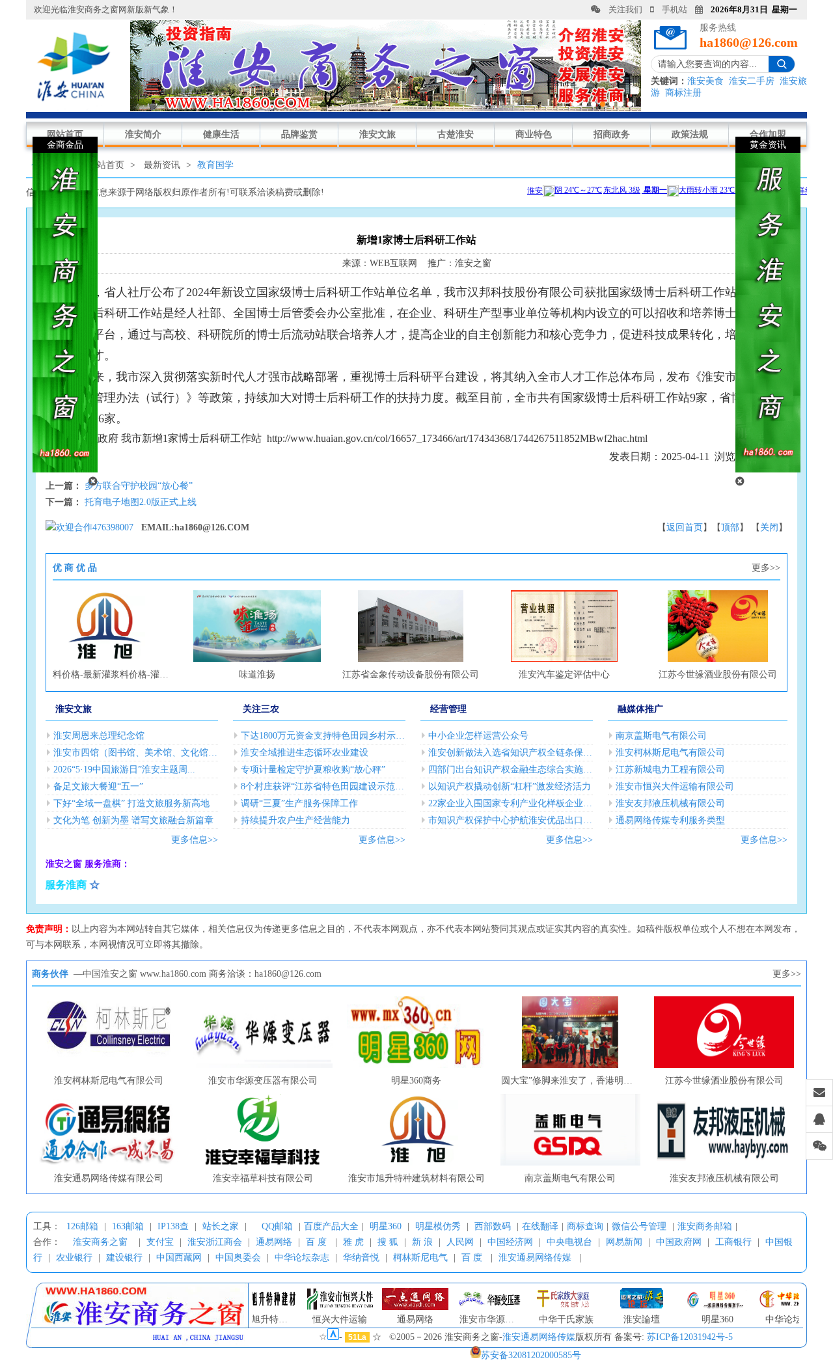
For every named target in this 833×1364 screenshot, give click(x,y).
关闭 (769, 527)
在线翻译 (540, 1226)
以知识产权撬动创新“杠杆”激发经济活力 (509, 786)
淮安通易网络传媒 (534, 1257)
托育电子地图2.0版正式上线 (141, 502)
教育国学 (215, 165)
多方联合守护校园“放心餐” (139, 486)
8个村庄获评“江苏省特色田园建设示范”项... (323, 786)
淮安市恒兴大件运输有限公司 (675, 786)
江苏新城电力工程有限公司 (670, 769)
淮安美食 (705, 81)
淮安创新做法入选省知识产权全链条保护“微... (510, 752)
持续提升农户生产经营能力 (295, 820)
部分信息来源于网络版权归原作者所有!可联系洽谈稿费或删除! (198, 192)
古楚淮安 (455, 134)
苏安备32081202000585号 (531, 1355)
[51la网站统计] (333, 1337)
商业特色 (533, 134)
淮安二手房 (751, 81)
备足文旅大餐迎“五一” (98, 786)
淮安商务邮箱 (704, 1226)
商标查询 (585, 1226)
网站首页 (65, 134)
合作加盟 (768, 134)
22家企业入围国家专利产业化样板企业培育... (510, 803)
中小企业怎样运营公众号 (478, 736)
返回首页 (684, 527)
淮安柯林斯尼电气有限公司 (670, 752)
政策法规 (690, 134)
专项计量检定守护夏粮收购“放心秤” (313, 769)
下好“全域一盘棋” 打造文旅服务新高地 (131, 803)
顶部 (730, 527)
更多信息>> (194, 840)
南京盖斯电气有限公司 (661, 736)
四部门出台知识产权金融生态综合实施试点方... (510, 769)
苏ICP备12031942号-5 (690, 1337)
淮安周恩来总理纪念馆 (98, 736)
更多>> (766, 568)
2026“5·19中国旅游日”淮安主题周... (124, 769)
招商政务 (612, 134)
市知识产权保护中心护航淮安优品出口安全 (510, 820)
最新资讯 (162, 165)
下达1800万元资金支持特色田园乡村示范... (323, 736)
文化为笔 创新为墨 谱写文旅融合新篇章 (133, 820)
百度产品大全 (331, 1226)
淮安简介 (143, 134)
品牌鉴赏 (299, 134)
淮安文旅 (377, 134)
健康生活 (221, 134)
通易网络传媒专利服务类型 (670, 820)
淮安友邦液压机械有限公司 (670, 803)
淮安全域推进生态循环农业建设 (304, 752)
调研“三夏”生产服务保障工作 (299, 803)
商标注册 (683, 93)
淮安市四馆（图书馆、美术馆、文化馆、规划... (135, 752)
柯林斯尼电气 (420, 1257)
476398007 (112, 527)
